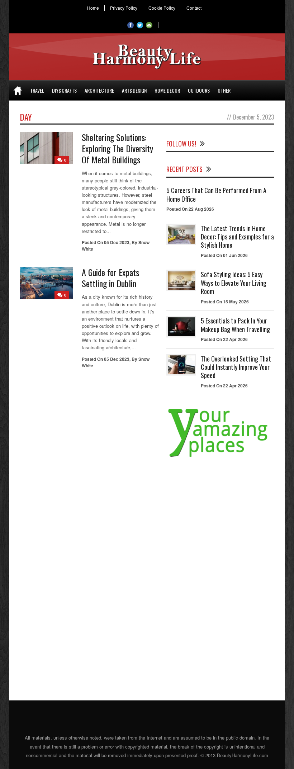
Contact (193, 8)
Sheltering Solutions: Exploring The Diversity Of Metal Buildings (117, 148)
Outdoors (199, 90)
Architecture (99, 90)
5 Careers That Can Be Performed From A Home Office (216, 194)
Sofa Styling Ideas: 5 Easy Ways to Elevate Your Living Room (233, 283)
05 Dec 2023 (116, 242)
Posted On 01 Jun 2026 (224, 255)
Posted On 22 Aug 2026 (190, 209)
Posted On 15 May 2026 (225, 301)
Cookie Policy (161, 8)
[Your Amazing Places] (220, 456)
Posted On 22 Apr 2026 (224, 339)
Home (93, 8)
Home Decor (167, 90)
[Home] (17, 90)
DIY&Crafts (64, 90)
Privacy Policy (123, 8)
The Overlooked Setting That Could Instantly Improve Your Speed (236, 367)
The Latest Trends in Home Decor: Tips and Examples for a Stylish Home (237, 237)
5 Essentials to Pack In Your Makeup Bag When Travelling (235, 325)
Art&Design (134, 90)
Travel (37, 90)
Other (224, 90)
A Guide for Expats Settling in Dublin (110, 278)
